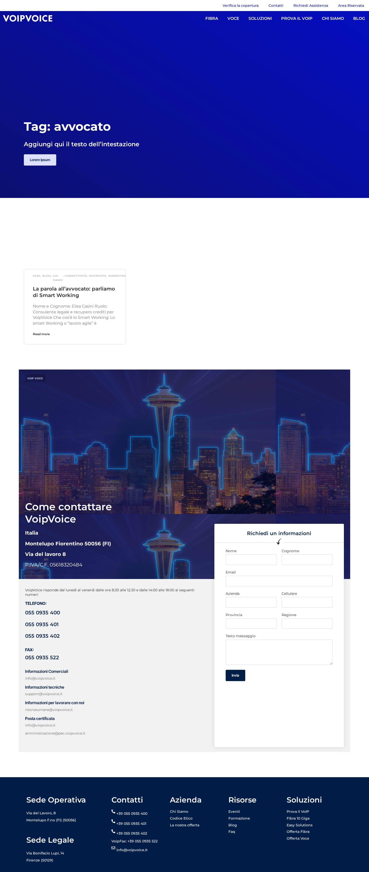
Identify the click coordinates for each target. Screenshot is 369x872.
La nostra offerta (184, 825)
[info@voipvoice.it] (113, 848)
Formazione (239, 818)
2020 (36, 275)
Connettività (76, 275)
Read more (41, 334)
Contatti (276, 5)
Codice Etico (181, 818)
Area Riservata (351, 5)
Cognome (290, 551)
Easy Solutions (300, 825)
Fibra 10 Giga (298, 818)
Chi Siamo (58, 278)
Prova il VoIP (298, 811)
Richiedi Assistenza (310, 5)
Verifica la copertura (241, 5)
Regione (289, 615)
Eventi (234, 811)
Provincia (234, 615)
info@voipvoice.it (132, 850)
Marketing (117, 275)
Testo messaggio (241, 636)
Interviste (97, 275)
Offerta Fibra (298, 831)
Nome (231, 551)
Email (231, 572)
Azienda (232, 593)
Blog (46, 275)
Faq (231, 831)
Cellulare (289, 593)
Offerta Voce (298, 838)
